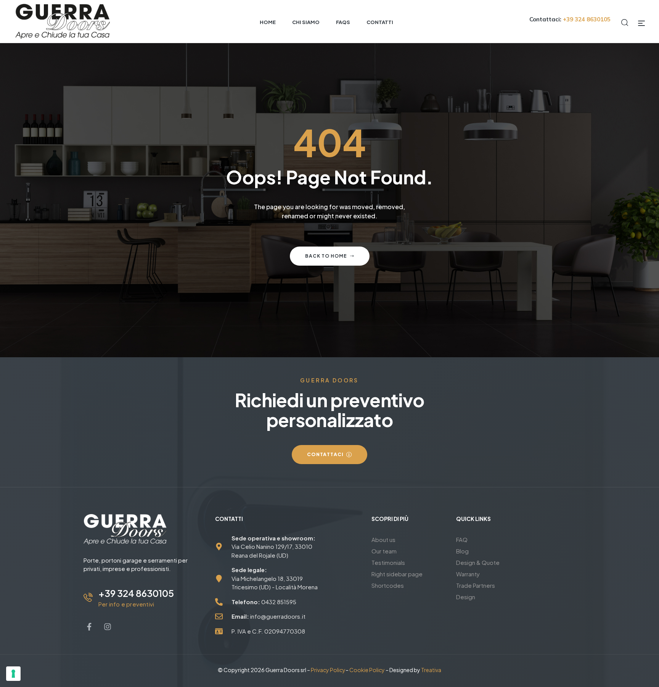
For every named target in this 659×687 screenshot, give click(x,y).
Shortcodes (387, 585)
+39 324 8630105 (136, 593)
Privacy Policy (328, 669)
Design (465, 596)
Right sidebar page (397, 573)
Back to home (326, 256)
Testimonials (388, 562)
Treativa (431, 669)
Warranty (468, 573)
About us (383, 539)
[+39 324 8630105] (88, 597)
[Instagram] (107, 626)
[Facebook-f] (89, 626)
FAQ (462, 539)
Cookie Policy (367, 669)
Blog (462, 551)
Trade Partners (475, 585)
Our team (384, 551)
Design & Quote (478, 562)
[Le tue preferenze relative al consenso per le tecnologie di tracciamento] (13, 673)
